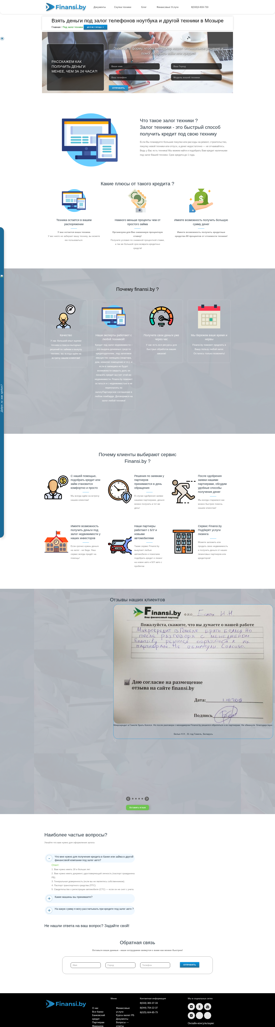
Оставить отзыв (137, 807)
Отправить (118, 88)
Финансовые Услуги (168, 7)
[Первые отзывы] (128, 799)
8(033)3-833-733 (199, 7)
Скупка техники (123, 7)
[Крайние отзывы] (147, 799)
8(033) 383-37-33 (149, 1003)
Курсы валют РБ (125, 1015)
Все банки (97, 1011)
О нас (95, 1008)
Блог (144, 7)
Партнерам (98, 1022)
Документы (100, 7)
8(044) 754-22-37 (149, 1007)
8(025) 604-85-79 (149, 1012)
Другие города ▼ (95, 27)
